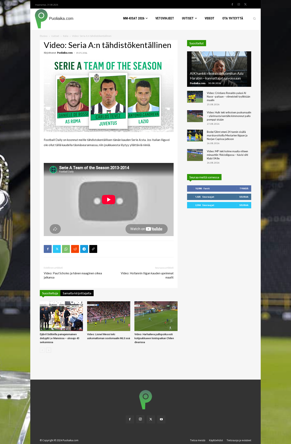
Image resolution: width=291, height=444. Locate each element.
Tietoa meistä (197, 440)
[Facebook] (232, 4)
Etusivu (44, 36)
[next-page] (48, 350)
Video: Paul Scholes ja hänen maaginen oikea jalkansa (73, 275)
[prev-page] (42, 350)
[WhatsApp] (66, 249)
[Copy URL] (93, 249)
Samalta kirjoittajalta (77, 293)
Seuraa (243, 196)
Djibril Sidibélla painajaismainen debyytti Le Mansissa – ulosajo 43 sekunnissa (59, 338)
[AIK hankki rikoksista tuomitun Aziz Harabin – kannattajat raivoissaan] (219, 69)
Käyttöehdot (216, 440)
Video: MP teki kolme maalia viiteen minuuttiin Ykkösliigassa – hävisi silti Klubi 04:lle (227, 155)
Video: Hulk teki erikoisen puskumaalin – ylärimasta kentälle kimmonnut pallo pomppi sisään (229, 116)
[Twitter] (245, 4)
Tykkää (244, 188)
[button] (254, 18)
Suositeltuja (50, 293)
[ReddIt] (75, 249)
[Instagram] (239, 4)
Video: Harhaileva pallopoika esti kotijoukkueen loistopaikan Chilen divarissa (154, 338)
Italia (65, 36)
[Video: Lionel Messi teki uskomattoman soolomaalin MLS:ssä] (108, 316)
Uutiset (55, 36)
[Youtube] (161, 419)
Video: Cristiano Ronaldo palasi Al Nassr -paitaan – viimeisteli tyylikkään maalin (228, 96)
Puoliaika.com (65, 52)
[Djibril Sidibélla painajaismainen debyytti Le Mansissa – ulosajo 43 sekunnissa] (61, 316)
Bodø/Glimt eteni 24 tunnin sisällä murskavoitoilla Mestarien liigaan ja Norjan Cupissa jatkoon (227, 135)
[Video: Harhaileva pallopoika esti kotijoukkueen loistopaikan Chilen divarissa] (156, 316)
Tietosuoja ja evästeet (239, 440)
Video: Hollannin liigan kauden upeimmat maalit (147, 275)
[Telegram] (84, 249)
